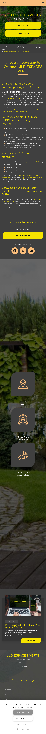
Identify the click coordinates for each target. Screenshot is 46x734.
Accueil (4, 46)
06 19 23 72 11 (23, 25)
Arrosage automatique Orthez (16, 172)
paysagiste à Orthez (13, 98)
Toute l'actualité (30, 641)
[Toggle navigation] (43, 3)
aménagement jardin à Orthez (31, 162)
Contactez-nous (23, 33)
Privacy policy (23, 729)
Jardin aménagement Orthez (16, 170)
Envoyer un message (23, 235)
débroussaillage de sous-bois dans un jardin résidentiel (21, 110)
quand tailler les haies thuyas (33, 178)
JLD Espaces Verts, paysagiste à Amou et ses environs (23, 46)
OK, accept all (24, 712)
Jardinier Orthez (11, 168)
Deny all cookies (24, 718)
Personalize (24, 725)
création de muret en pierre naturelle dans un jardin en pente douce (22, 108)
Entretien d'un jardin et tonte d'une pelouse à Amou (23, 626)
